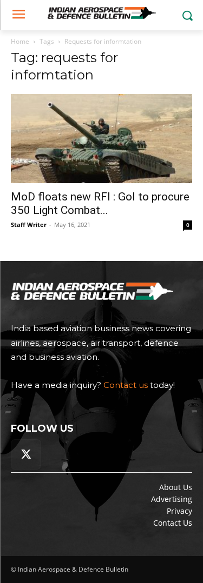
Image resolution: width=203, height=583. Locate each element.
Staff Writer (29, 224)
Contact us (125, 385)
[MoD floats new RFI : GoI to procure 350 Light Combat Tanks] (101, 138)
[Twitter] (26, 454)
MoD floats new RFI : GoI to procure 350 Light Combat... (100, 203)
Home (20, 41)
